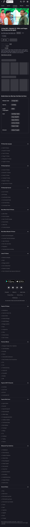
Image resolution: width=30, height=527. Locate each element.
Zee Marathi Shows (6, 197)
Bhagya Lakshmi (5, 263)
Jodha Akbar (4, 214)
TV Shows (15, 5)
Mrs (3, 362)
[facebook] (8, 288)
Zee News (4, 387)
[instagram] (12, 288)
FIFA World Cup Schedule (7, 502)
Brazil (3, 516)
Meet (3, 260)
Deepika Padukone (6, 456)
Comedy (6, 47)
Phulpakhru (4, 247)
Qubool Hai (4, 225)
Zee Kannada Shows (6, 200)
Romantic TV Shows (6, 173)
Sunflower (4, 436)
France (3, 505)
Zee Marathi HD (5, 395)
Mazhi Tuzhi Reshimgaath (7, 236)
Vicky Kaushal (5, 466)
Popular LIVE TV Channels (7, 383)
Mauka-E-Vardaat (6, 269)
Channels (6, 292)
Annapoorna (5, 330)
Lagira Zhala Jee (5, 241)
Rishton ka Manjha (6, 258)
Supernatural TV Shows (7, 184)
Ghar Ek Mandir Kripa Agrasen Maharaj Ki (11, 271)
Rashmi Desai (5, 483)
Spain (3, 507)
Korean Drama (5, 335)
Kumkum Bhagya (6, 319)
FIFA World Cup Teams (7, 499)
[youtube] (20, 288)
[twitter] (16, 288)
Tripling (3, 439)
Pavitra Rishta (5, 222)
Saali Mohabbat (5, 349)
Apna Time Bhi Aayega (7, 219)
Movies (21, 5)
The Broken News (6, 423)
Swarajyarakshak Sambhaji (8, 249)
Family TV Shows (5, 176)
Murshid (4, 406)
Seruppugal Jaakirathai (7, 417)
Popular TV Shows (5, 306)
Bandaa (4, 376)
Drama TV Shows (6, 170)
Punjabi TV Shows (6, 162)
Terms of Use (19, 295)
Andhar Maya (5, 415)
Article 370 (4, 371)
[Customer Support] (24, 1)
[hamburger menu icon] (27, 1)
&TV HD (4, 393)
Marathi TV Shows (6, 151)
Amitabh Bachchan (6, 477)
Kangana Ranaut (5, 480)
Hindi (10, 43)
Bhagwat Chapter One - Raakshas (9, 346)
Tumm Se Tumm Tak (6, 313)
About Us (14, 292)
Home (2, 5)
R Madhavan (5, 450)
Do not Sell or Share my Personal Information (14, 301)
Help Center (22, 292)
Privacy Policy (10, 295)
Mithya (3, 431)
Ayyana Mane (5, 404)
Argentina (4, 510)
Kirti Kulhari (4, 475)
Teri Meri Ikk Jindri (6, 228)
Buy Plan (10, 1)
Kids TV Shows (5, 338)
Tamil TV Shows (5, 154)
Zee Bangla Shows (6, 206)
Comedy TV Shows (6, 178)
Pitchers (4, 442)
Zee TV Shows (5, 192)
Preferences (14, 298)
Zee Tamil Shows (5, 203)
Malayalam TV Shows (6, 159)
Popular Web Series (5, 399)
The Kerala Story (5, 368)
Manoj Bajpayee (5, 461)
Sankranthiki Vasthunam (7, 357)
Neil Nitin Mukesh (6, 472)
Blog (3, 491)
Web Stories (4, 494)
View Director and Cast (6, 54)
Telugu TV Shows (5, 156)
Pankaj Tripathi (5, 464)
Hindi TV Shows (5, 148)
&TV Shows (4, 195)
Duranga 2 (4, 428)
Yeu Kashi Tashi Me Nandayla (8, 239)
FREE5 (27, 5)
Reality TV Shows (5, 181)
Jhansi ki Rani (5, 316)
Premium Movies (5, 342)
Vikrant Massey (5, 453)
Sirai (3, 365)
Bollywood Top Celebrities (7, 446)
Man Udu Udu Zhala (6, 244)
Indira (3, 332)
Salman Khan (5, 458)
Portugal (4, 518)
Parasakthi (4, 373)
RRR (3, 379)
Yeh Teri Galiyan (5, 217)
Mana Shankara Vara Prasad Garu (9, 360)
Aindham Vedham (6, 420)
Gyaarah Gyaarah (6, 409)
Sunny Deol (4, 469)
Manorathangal (5, 412)
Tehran (3, 354)
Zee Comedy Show (6, 266)
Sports (8, 5)
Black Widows (5, 425)
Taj (3, 434)
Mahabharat (5, 311)
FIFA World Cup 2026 (6, 497)
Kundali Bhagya (5, 321)
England (4, 513)
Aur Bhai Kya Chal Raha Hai (8, 32)
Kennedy (4, 352)
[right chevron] (3, 68)
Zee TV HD (4, 390)
